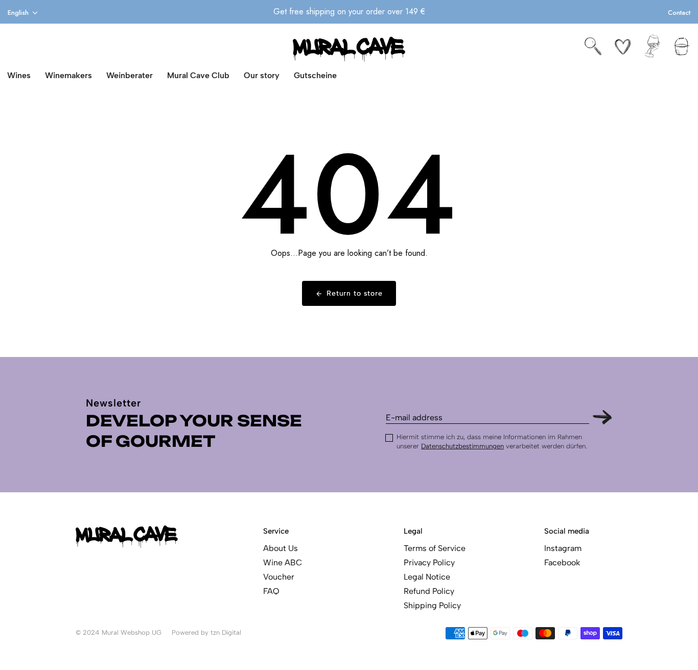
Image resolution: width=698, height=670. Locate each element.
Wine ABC (282, 562)
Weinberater (129, 75)
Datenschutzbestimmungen (462, 446)
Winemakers (68, 75)
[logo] (349, 49)
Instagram (562, 548)
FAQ (271, 591)
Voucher (278, 577)
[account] (652, 46)
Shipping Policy (432, 605)
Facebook (562, 562)
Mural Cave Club (198, 75)
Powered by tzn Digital (206, 632)
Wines (19, 75)
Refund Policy (429, 591)
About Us (280, 548)
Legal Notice (427, 577)
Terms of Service (435, 548)
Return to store (355, 293)
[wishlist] (622, 46)
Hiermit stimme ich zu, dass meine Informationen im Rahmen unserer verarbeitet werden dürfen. (492, 441)
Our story (262, 75)
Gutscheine (315, 75)
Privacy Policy (429, 562)
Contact (679, 12)
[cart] (681, 46)
